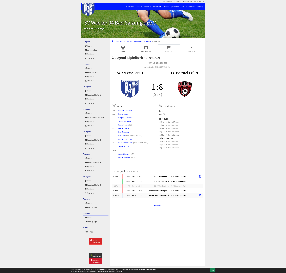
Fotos (166, 6)
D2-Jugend (87, 131)
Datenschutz (151, 269)
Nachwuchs (156, 6)
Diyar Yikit (122, 135)
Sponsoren (174, 6)
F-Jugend (86, 199)
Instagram (188, 2)
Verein (138, 6)
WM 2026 (197, 2)
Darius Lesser (123, 114)
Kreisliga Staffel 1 (94, 95)
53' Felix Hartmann (134, 135)
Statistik (90, 58)
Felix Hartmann (124, 157)
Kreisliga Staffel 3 (94, 185)
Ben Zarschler (123, 132)
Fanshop (200, 6)
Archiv (85, 227)
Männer (146, 6)
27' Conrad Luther (140, 143)
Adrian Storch (123, 128)
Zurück (158, 205)
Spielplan (90, 54)
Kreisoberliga (92, 72)
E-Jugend (86, 154)
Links (183, 6)
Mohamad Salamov (125, 143)
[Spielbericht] (200, 176)
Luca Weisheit (124, 125)
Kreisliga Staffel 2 (94, 140)
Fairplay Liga (92, 207)
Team (89, 46)
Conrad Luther (123, 154)
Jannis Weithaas (124, 121)
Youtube (178, 2)
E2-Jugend (87, 176)
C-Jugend (86, 42)
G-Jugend (86, 213)
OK (213, 270)
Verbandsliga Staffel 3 (95, 117)
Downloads (190, 6)
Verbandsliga (92, 50)
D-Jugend (86, 109)
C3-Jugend (87, 87)
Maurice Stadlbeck (125, 110)
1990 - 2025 (89, 232)
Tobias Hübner (123, 146)
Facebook (168, 2)
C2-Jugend (87, 64)
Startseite (130, 6)
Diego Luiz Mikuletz (125, 118)
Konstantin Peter (125, 139)
